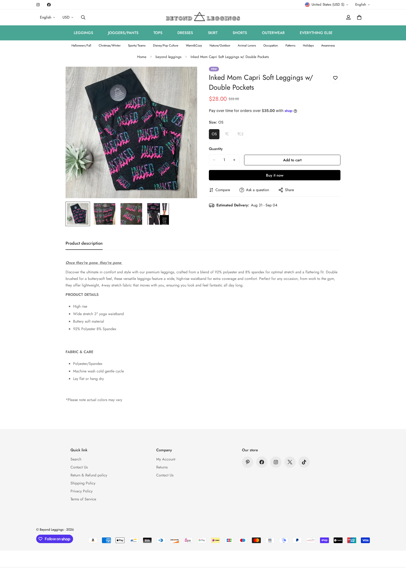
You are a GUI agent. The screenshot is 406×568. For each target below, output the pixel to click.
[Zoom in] (187, 76)
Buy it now (274, 175)
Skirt (213, 32)
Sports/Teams (136, 45)
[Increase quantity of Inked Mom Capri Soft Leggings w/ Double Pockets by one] (234, 160)
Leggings (83, 32)
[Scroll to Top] (396, 542)
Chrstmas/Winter (110, 45)
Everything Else (316, 32)
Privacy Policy (81, 491)
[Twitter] (290, 462)
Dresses (185, 32)
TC (228, 135)
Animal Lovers (247, 45)
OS (215, 135)
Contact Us (79, 467)
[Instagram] (38, 5)
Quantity (216, 148)
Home (141, 56)
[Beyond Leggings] (203, 17)
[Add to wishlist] (335, 78)
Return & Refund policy (88, 475)
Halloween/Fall (81, 45)
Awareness (328, 45)
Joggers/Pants (123, 32)
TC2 (241, 135)
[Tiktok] (304, 462)
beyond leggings (168, 56)
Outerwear (273, 32)
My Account (165, 459)
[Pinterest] (247, 462)
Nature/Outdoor (220, 45)
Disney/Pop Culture (165, 45)
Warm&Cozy (194, 45)
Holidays (308, 45)
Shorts (240, 32)
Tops (157, 32)
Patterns (290, 45)
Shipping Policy (82, 483)
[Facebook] (49, 5)
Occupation (270, 45)
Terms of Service (83, 499)
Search (75, 459)
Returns (162, 467)
